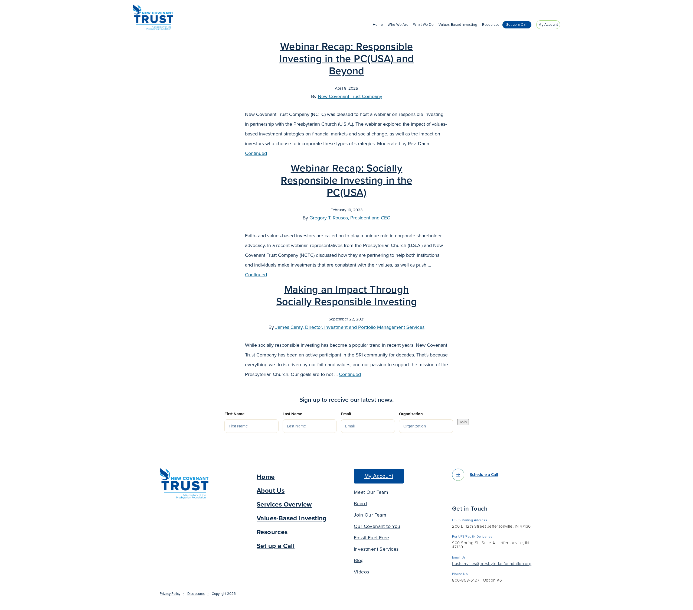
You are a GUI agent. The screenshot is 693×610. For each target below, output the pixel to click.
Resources (490, 24)
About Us (271, 491)
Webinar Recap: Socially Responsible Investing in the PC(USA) (346, 180)
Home (378, 24)
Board (360, 504)
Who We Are (398, 24)
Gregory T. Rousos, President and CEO (350, 218)
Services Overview (284, 504)
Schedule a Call (484, 474)
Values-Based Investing (458, 24)
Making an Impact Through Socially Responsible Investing (346, 296)
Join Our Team (370, 515)
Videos (361, 572)
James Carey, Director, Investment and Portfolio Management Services (349, 327)
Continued (256, 153)
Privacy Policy (170, 594)
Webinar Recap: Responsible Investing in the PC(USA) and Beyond (346, 59)
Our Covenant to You (377, 526)
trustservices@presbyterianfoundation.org (491, 564)
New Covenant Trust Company (350, 96)
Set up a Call (517, 24)
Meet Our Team (371, 492)
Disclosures (196, 594)
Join (463, 422)
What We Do (423, 24)
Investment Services (376, 549)
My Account (548, 24)
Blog (359, 560)
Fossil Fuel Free (371, 538)
